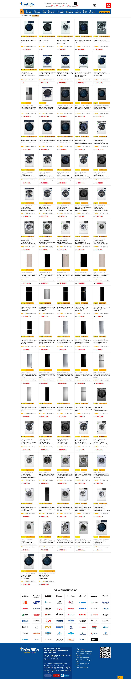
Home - (22, 15)
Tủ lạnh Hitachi (49, 6)
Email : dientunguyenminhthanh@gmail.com (55, 663)
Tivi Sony (66, 6)
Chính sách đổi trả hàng (82, 657)
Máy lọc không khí (73, 6)
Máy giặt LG (60, 6)
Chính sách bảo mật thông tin (84, 651)
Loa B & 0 (55, 6)
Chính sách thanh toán (82, 667)
